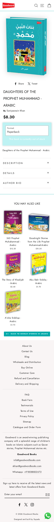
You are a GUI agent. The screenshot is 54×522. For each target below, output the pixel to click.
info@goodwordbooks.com (27, 460)
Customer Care (27, 373)
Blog (27, 356)
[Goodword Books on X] (26, 504)
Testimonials (27, 405)
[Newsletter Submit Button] (48, 494)
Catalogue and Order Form (27, 427)
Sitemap (27, 421)
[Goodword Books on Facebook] (19, 504)
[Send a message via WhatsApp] (47, 516)
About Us (27, 346)
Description (13, 163)
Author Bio (12, 183)
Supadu (37, 519)
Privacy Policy (27, 416)
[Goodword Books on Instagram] (32, 504)
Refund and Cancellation (27, 378)
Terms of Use (27, 411)
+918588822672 (33, 472)
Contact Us (27, 351)
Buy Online (27, 367)
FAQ (27, 394)
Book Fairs (27, 400)
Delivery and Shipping (27, 384)
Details (9, 173)
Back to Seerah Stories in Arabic (29, 334)
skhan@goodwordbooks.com (27, 466)
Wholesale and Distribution (27, 362)
